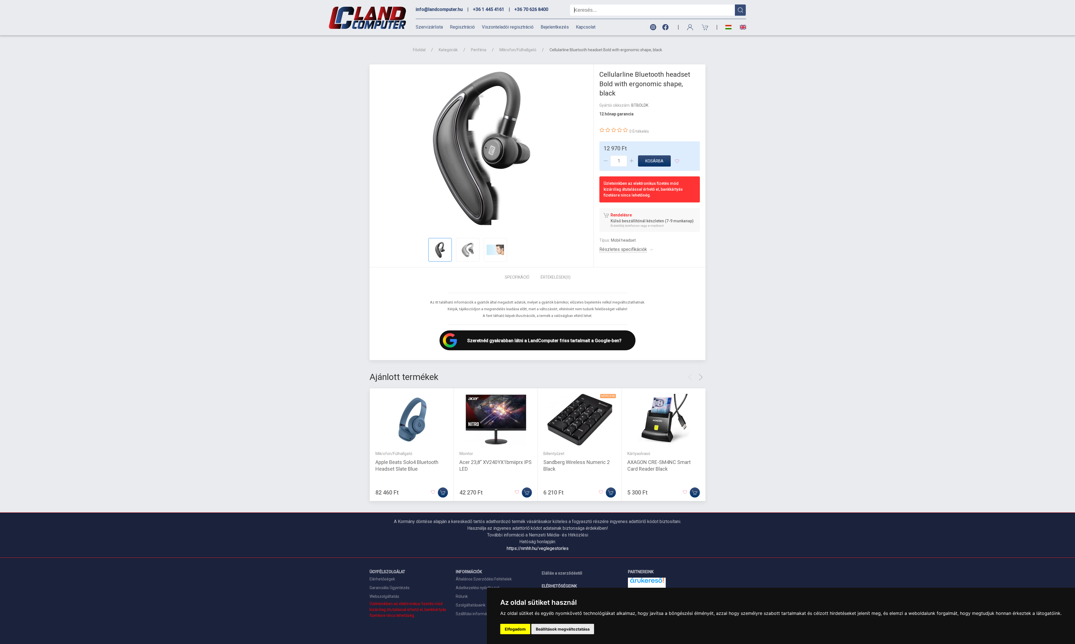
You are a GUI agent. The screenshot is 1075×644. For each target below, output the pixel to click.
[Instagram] (653, 27)
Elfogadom (515, 629)
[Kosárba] (443, 492)
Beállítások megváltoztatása (563, 629)
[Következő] (700, 377)
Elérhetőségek (382, 579)
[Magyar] (728, 27)
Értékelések (556, 277)
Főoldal (419, 50)
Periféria (478, 50)
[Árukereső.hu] (647, 582)
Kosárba (654, 161)
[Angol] (741, 27)
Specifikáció (517, 277)
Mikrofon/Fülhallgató (517, 50)
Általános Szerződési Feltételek (484, 579)
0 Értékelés (639, 131)
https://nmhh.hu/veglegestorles (538, 548)
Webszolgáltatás (384, 596)
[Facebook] (666, 27)
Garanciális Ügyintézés (390, 587)
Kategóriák (448, 50)
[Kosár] (705, 27)
